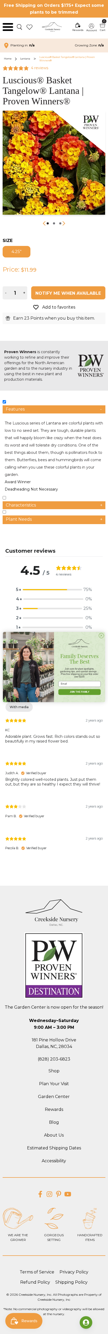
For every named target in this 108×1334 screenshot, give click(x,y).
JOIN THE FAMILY (80, 692)
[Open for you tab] (86, 1322)
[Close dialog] (101, 635)
